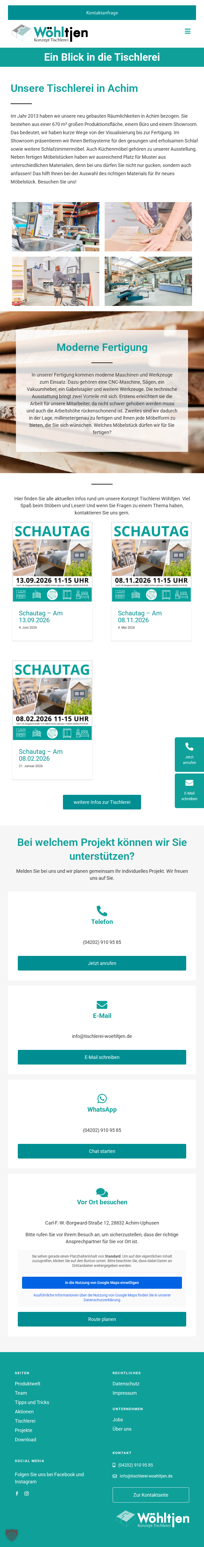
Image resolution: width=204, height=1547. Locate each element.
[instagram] (26, 1493)
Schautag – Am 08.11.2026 (140, 616)
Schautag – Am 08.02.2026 (41, 755)
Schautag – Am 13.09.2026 (41, 616)
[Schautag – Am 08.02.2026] (52, 700)
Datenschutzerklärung (102, 1300)
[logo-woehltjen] (48, 22)
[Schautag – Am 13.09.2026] (52, 562)
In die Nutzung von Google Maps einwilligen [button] (102, 1282)
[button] (11, 1535)
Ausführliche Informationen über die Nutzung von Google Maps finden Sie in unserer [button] (102, 1295)
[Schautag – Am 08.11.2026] (151, 562)
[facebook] (17, 1493)
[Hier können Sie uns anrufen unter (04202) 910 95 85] (189, 754)
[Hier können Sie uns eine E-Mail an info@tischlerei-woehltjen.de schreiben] (189, 791)
